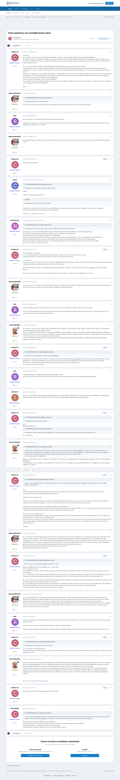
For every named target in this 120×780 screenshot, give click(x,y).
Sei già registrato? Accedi (96, 3)
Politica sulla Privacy (58, 775)
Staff (28, 12)
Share (93, 38)
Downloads (16, 12)
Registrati (109, 3)
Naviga (10, 8)
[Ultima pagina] (21, 46)
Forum (8, 12)
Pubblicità (38, 8)
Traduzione (47, 775)
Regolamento (24, 8)
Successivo (16, 45)
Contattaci (68, 775)
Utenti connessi (36, 12)
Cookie (74, 775)
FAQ (23, 12)
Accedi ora (85, 755)
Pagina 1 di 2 (28, 45)
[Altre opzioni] (110, 52)
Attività (16, 8)
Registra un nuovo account (35, 755)
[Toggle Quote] (25, 97)
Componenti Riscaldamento (31, 39)
